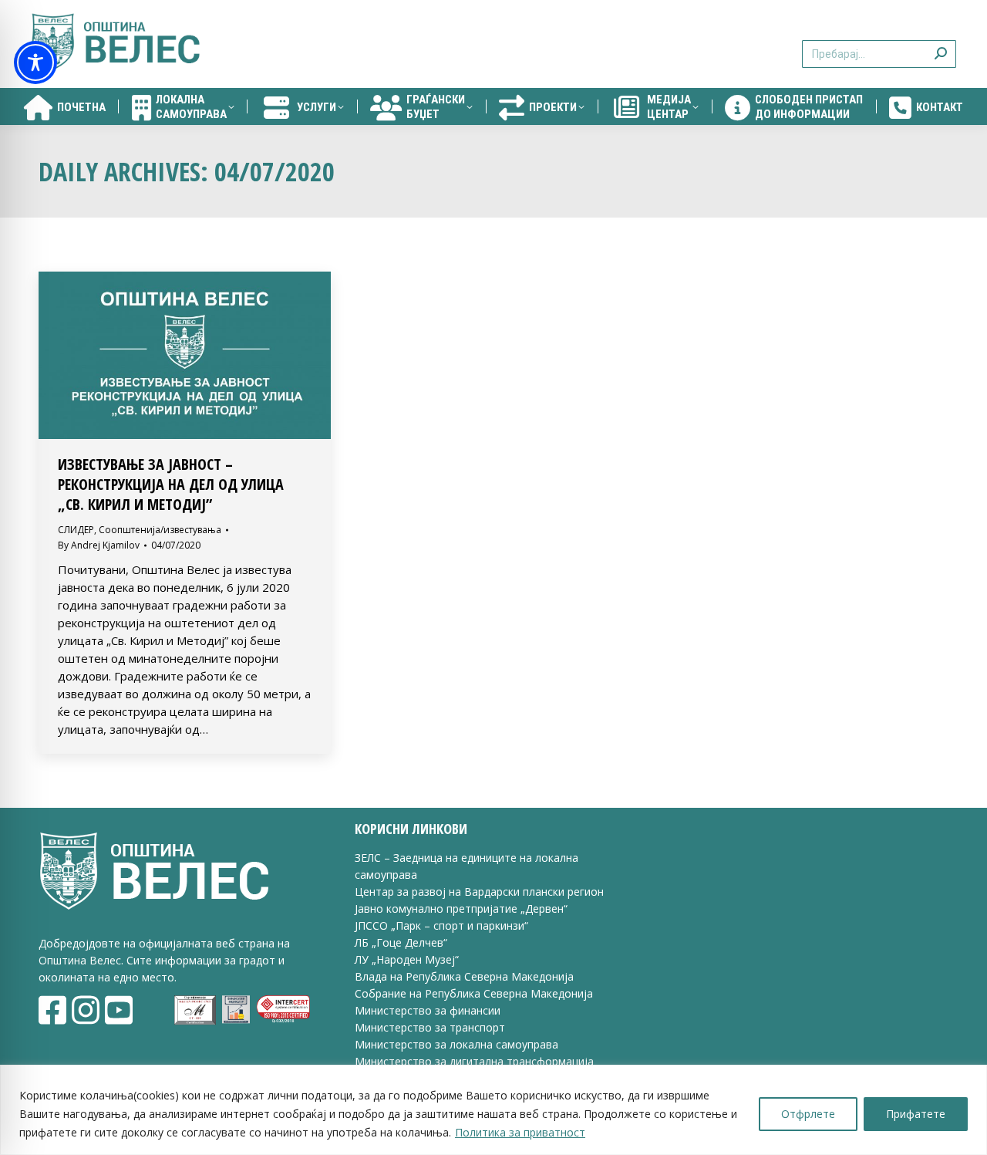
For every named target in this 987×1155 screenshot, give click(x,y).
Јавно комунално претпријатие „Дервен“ (461, 908)
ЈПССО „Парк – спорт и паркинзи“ (441, 925)
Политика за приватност (520, 1132)
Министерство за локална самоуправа (456, 1044)
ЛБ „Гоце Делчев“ (401, 942)
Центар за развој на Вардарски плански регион (479, 891)
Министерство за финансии (427, 1010)
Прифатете (915, 1113)
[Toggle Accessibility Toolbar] (35, 62)
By (99, 545)
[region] (493, 1110)
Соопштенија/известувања (160, 529)
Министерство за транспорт (431, 1027)
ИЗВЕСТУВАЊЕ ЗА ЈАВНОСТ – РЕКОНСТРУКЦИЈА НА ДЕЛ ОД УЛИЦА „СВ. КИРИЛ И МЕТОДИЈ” (171, 484)
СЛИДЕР (76, 529)
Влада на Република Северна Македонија (464, 976)
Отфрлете (808, 1113)
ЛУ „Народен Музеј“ (407, 959)
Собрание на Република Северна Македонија (474, 993)
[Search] (941, 44)
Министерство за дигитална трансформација (474, 1061)
